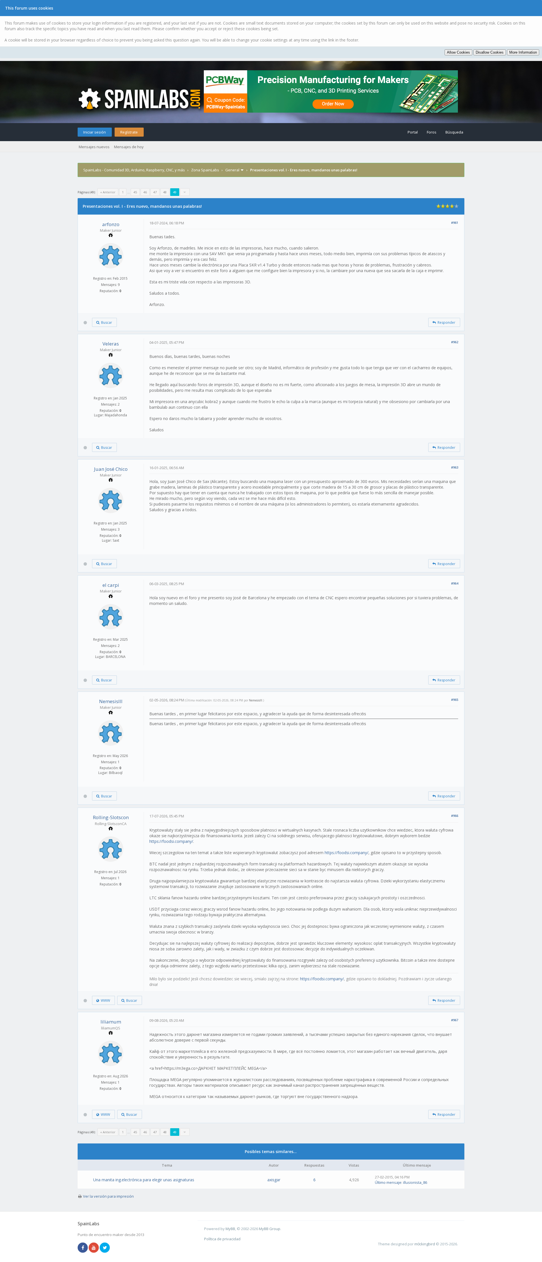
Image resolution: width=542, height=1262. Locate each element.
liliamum (110, 1021)
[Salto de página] (185, 192)
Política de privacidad (222, 1238)
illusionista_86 (415, 1182)
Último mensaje (388, 1182)
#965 (454, 699)
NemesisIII (111, 701)
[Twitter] (105, 1247)
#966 (454, 815)
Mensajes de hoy (129, 146)
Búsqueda (454, 132)
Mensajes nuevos (94, 146)
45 (135, 192)
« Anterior (107, 192)
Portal (413, 132)
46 (145, 192)
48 (165, 192)
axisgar (273, 1179)
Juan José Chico (111, 469)
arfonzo (110, 224)
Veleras (110, 343)
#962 (454, 342)
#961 (454, 222)
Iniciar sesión (94, 132)
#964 (454, 583)
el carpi (110, 585)
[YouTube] (94, 1247)
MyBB (230, 1228)
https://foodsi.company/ (171, 841)
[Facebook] (83, 1247)
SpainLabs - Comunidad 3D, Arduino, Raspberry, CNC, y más (134, 169)
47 (155, 192)
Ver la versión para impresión (108, 1196)
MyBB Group (269, 1228)
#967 (454, 1020)
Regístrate (129, 132)
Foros (431, 132)
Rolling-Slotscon (111, 817)
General (232, 169)
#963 (454, 467)
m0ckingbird (424, 1243)
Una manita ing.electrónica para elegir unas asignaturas (143, 1179)
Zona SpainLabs (205, 169)
